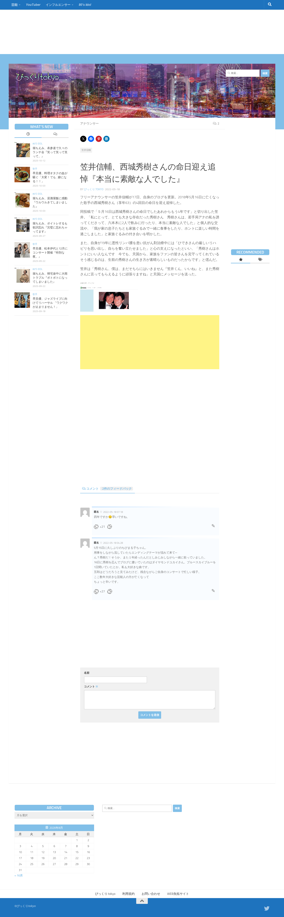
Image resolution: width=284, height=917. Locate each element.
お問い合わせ (151, 894)
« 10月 (18, 875)
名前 (86, 672)
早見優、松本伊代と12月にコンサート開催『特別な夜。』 (50, 252)
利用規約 (128, 894)
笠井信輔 (86, 150)
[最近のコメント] (55, 134)
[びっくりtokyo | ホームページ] (37, 77)
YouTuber (33, 4)
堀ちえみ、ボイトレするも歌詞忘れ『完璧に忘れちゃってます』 (50, 227)
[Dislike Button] (111, 526)
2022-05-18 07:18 (113, 512)
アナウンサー (89, 123)
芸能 (14, 4)
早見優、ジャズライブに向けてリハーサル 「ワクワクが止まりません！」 (50, 303)
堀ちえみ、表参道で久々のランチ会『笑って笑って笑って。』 (50, 152)
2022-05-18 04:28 (113, 542)
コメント (109, 488)
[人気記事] (240, 259)
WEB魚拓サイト (178, 894)
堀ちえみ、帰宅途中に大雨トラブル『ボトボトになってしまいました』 (50, 277)
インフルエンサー (58, 4)
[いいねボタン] (97, 526)
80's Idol (38, 143)
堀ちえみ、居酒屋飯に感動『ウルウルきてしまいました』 (50, 202)
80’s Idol (85, 4)
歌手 (35, 168)
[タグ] (260, 259)
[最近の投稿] (28, 134)
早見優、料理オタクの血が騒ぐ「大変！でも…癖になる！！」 (50, 177)
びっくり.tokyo (93, 189)
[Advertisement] (116, 27)
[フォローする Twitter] (267, 908)
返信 (213, 527)
